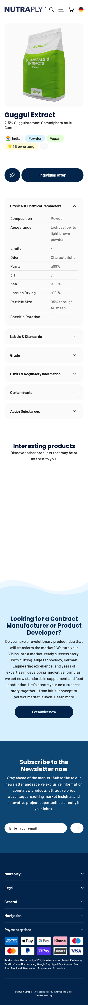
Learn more (64, 696)
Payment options (18, 929)
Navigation (13, 915)
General (11, 901)
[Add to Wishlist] (12, 175)
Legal (9, 887)
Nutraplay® (13, 873)
